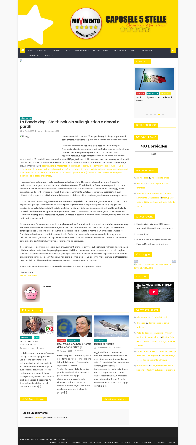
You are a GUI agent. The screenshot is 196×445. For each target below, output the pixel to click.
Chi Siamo (56, 50)
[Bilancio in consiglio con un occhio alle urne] (154, 78)
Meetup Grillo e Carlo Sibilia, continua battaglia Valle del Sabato (156, 202)
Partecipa (42, 50)
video (133, 50)
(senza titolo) (143, 234)
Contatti (48, 55)
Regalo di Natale (104, 343)
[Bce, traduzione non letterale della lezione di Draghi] (74, 326)
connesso (38, 417)
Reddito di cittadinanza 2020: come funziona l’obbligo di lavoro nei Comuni (155, 226)
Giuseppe (141, 183)
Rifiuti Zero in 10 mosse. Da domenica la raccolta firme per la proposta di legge (35, 399)
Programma (81, 50)
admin (40, 131)
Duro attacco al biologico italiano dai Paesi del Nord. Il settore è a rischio (154, 241)
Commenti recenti (147, 309)
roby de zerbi (143, 178)
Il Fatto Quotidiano (29, 275)
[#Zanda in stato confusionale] (37, 325)
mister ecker (142, 365)
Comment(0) (53, 131)
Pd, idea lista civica (160, 178)
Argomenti (119, 50)
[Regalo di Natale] (111, 326)
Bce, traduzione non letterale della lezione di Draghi (74, 345)
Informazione (26, 118)
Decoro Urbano (101, 50)
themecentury (61, 439)
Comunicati (33, 55)
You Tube (141, 276)
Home (30, 50)
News (36, 338)
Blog (68, 50)
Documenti (146, 50)
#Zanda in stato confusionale (29, 343)
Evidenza (61, 340)
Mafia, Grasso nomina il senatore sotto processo (116, 399)
